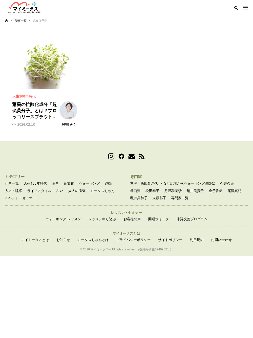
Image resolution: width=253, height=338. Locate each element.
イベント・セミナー (20, 197)
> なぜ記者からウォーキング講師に (187, 183)
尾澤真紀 (234, 190)
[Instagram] (111, 156)
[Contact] (131, 156)
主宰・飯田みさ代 (144, 183)
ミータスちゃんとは (93, 239)
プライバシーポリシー (133, 239)
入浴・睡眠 (13, 190)
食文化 (69, 183)
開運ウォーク (158, 219)
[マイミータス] (23, 7)
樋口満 (135, 190)
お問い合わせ (221, 239)
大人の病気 (76, 190)
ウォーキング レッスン (63, 219)
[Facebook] (121, 156)
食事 (55, 183)
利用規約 (197, 239)
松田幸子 (152, 190)
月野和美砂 (173, 190)
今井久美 (227, 183)
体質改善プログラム (192, 219)
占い (59, 190)
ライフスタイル (39, 190)
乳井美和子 (139, 197)
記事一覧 (12, 183)
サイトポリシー (170, 239)
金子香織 (216, 190)
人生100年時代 (35, 183)
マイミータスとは (35, 239)
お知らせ (63, 239)
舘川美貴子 (195, 190)
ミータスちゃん (102, 190)
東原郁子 (159, 197)
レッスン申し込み (102, 219)
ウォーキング (89, 183)
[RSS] (142, 156)
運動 (108, 183)
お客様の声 (132, 219)
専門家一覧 (180, 197)
